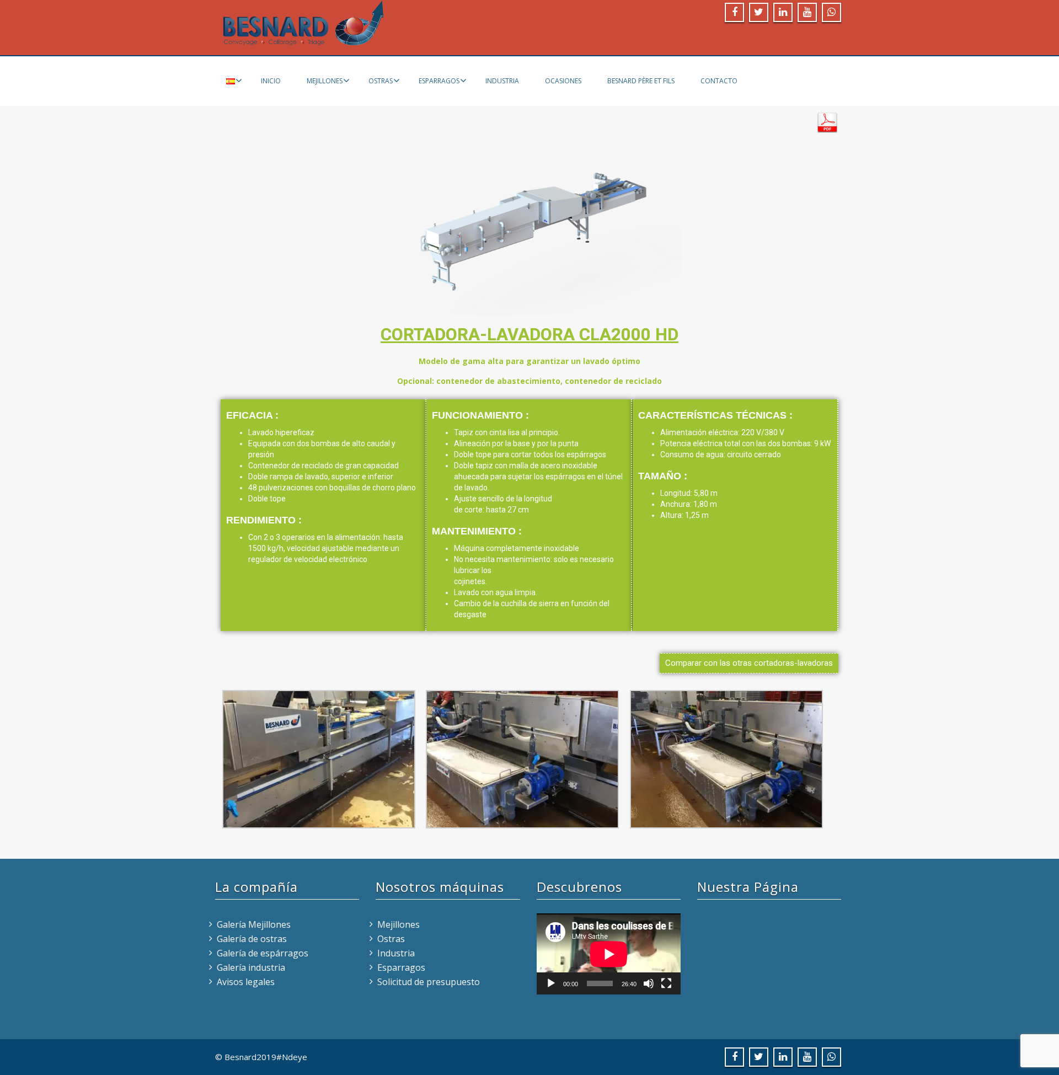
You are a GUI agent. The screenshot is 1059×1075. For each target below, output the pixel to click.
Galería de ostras (252, 939)
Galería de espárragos (262, 953)
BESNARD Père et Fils (641, 80)
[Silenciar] (648, 983)
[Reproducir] (551, 983)
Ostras (380, 80)
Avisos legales (246, 982)
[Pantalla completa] (666, 983)
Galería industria (251, 967)
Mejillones (325, 80)
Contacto (718, 80)
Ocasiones (563, 80)
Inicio (271, 80)
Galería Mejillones (254, 924)
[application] (609, 953)
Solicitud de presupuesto (428, 982)
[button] (749, 663)
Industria (502, 80)
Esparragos (439, 80)
